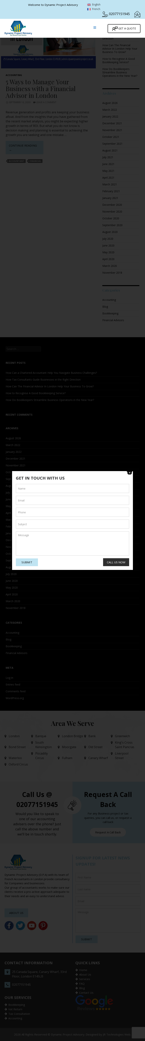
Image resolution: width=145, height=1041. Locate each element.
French (95, 9)
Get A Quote (127, 28)
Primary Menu (93, 27)
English (95, 4)
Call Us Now (116, 562)
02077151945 (119, 14)
